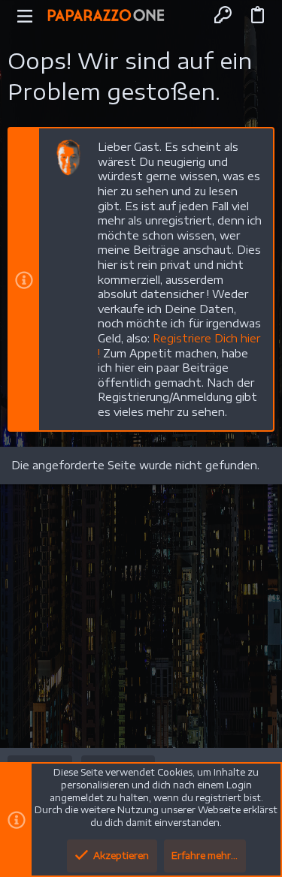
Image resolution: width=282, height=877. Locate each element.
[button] (25, 15)
